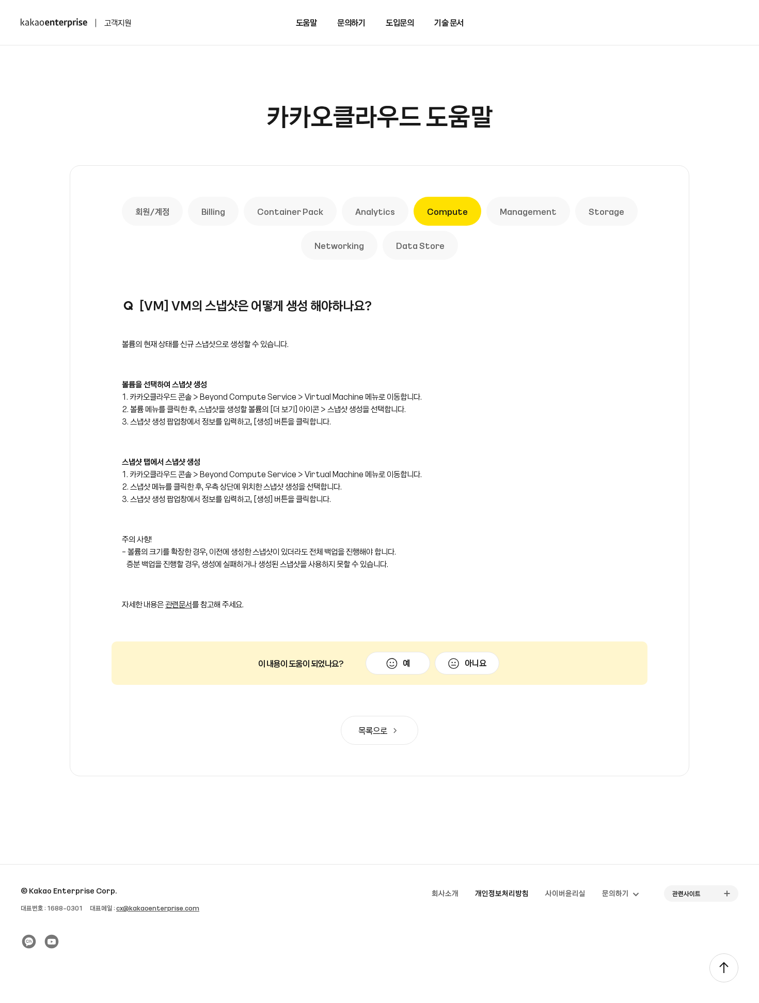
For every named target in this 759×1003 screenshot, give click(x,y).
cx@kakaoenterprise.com (157, 908)
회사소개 (445, 893)
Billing (213, 211)
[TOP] (723, 967)
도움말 (306, 22)
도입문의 (400, 22)
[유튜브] (51, 941)
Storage (606, 211)
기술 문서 (449, 22)
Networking (339, 245)
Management (528, 211)
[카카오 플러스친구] (29, 941)
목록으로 (372, 730)
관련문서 (178, 604)
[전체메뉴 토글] (743, 22)
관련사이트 (686, 893)
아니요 (475, 662)
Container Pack (290, 211)
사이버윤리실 (565, 893)
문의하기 (351, 22)
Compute (447, 211)
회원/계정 (152, 211)
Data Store (420, 245)
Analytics (375, 211)
